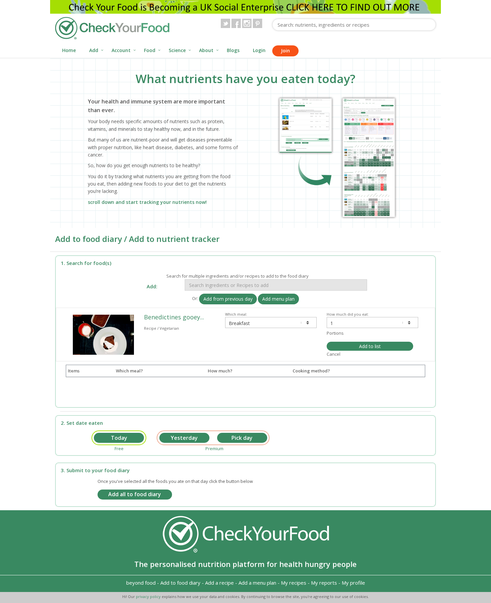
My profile (353, 582)
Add (93, 50)
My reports (324, 582)
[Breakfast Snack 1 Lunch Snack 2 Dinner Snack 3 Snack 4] (271, 322)
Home (69, 50)
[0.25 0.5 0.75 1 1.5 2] (372, 322)
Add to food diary (180, 582)
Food (149, 50)
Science (177, 50)
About (206, 50)
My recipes (293, 582)
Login (259, 50)
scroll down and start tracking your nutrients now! (147, 202)
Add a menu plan (257, 582)
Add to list (370, 346)
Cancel (333, 354)
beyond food (141, 582)
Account (121, 50)
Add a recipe (219, 582)
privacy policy (149, 596)
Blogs (233, 50)
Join (285, 50)
